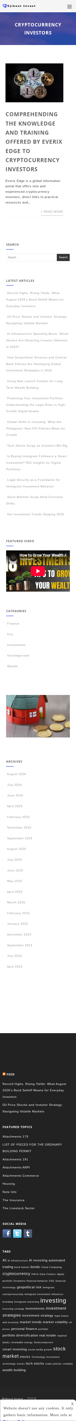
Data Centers (48, 1274)
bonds (35, 1267)
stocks (25, 1356)
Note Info (10, 1192)
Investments (16, 645)
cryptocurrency (16, 1273)
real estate (47, 1335)
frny (10, 634)
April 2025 (15, 891)
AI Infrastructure (18, 1260)
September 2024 (20, 945)
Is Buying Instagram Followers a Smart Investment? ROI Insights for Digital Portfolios (36, 462)
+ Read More (52, 211)
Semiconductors (43, 1342)
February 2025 (18, 913)
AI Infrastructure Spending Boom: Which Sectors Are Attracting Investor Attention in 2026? (37, 340)
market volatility (55, 1322)
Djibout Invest (12, 1398)
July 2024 (14, 955)
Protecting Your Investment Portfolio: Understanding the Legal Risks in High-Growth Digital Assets (36, 405)
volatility (68, 1363)
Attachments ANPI (16, 1167)
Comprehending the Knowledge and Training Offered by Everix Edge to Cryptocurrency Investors (33, 142)
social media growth (40, 1349)
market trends (31, 1322)
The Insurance (14, 1200)
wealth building (14, 1370)
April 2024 (15, 966)
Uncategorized (18, 655)
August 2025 (16, 849)
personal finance (24, 1329)
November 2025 (19, 827)
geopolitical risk (29, 1287)
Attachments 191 (15, 1159)
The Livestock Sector (19, 1208)
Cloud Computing (51, 1267)
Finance (13, 623)
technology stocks (14, 1363)
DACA (35, 1274)
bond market (22, 1267)
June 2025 (15, 870)
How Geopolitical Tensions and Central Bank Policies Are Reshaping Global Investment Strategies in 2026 (36, 364)
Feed (11, 1074)
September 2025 (20, 838)
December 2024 (19, 934)
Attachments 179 (15, 1136)
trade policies (53, 1363)
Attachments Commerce (21, 1175)
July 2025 (14, 859)
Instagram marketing (26, 1302)
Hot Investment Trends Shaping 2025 (35, 514)
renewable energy (22, 1342)
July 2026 (14, 784)
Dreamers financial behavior (31, 1281)
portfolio (43, 1329)
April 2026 (15, 806)
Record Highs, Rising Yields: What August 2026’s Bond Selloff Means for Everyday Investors (35, 299)
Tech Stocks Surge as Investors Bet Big (37, 445)
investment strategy (37, 1315)
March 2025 (16, 902)
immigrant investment (37, 1294)
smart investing (15, 1349)
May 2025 (14, 881)
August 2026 (16, 774)
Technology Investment (45, 1357)
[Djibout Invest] (20, 9)
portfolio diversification (20, 1335)
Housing (9, 1183)
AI (5, 1260)
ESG (51, 1281)
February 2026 (18, 817)
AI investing (38, 1260)
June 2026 (15, 795)
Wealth (12, 666)
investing (53, 1300)
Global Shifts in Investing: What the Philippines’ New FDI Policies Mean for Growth (35, 428)
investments (35, 1308)
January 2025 (17, 923)
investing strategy (13, 1308)
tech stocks (35, 1363)
